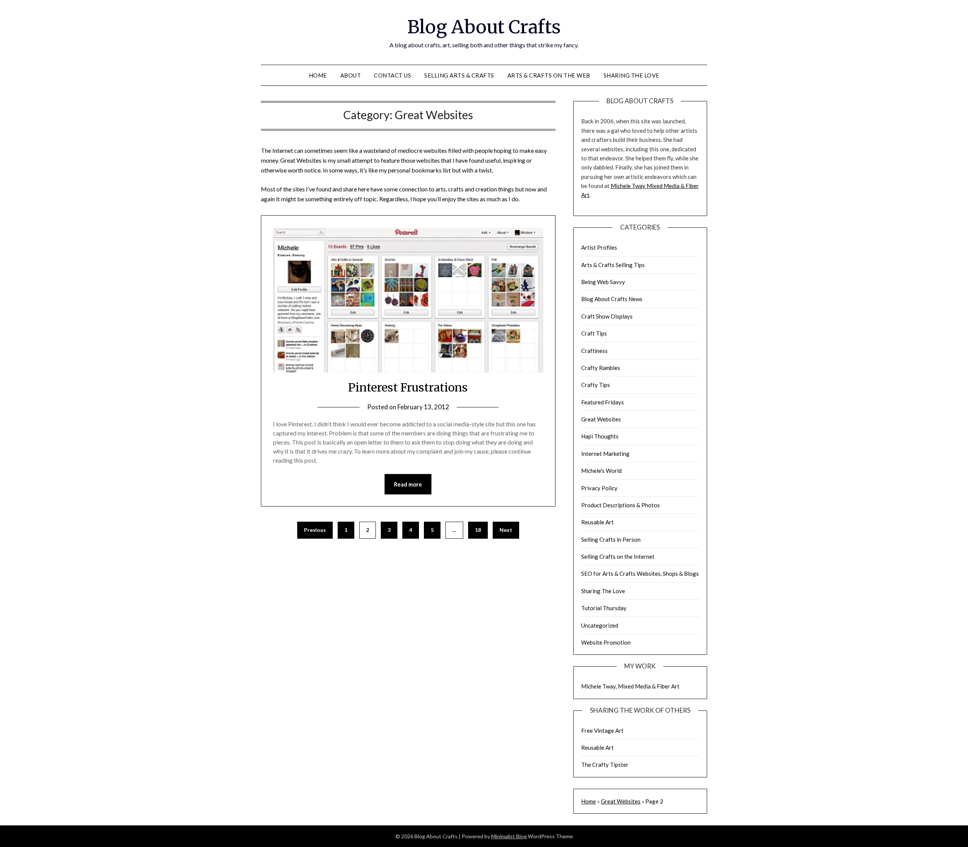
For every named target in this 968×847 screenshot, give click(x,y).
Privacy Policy (599, 488)
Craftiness (594, 350)
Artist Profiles (599, 247)
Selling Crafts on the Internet (618, 556)
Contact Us (392, 75)
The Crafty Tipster (604, 764)
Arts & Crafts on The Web (548, 75)
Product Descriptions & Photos (620, 505)
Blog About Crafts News (611, 298)
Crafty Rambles (600, 367)
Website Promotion (606, 642)
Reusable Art (597, 522)
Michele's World (601, 470)
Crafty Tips (595, 384)
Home (318, 75)
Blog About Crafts (484, 27)
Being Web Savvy (603, 281)
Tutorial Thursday (604, 608)
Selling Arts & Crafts (459, 75)
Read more (408, 484)
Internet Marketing (605, 453)
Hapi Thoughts (600, 436)
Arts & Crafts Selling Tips (613, 264)
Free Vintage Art (602, 730)
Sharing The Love (631, 75)
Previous (315, 530)
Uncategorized (599, 625)
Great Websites (601, 419)
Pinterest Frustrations (408, 387)
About (350, 75)
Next (506, 530)
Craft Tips (594, 333)
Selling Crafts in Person (611, 539)
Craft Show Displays (607, 316)
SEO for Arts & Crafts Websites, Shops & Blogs (640, 573)
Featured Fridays (602, 402)
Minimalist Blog (509, 836)
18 (478, 530)
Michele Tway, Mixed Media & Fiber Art (630, 686)
